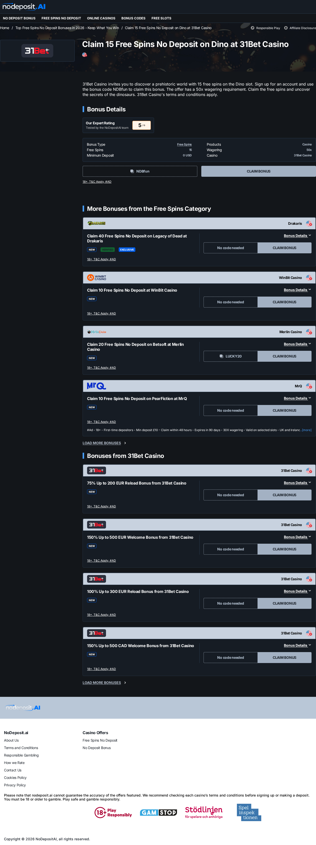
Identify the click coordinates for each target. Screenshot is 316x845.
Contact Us (12, 770)
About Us (11, 740)
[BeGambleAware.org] (22, 812)
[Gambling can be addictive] (68, 812)
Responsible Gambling (21, 755)
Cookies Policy (15, 777)
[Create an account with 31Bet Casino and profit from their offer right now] (101, 506)
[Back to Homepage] (22, 7)
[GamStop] (158, 812)
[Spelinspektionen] (249, 812)
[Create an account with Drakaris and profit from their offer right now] (101, 259)
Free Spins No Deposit (100, 740)
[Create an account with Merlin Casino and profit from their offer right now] (101, 368)
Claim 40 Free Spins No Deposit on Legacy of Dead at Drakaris (137, 238)
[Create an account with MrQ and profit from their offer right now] (101, 422)
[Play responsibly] (113, 812)
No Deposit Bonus (97, 748)
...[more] (306, 430)
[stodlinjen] (203, 812)
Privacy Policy (15, 785)
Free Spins (184, 144)
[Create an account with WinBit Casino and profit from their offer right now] (101, 313)
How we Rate (14, 762)
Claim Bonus (258, 171)
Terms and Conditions (21, 748)
